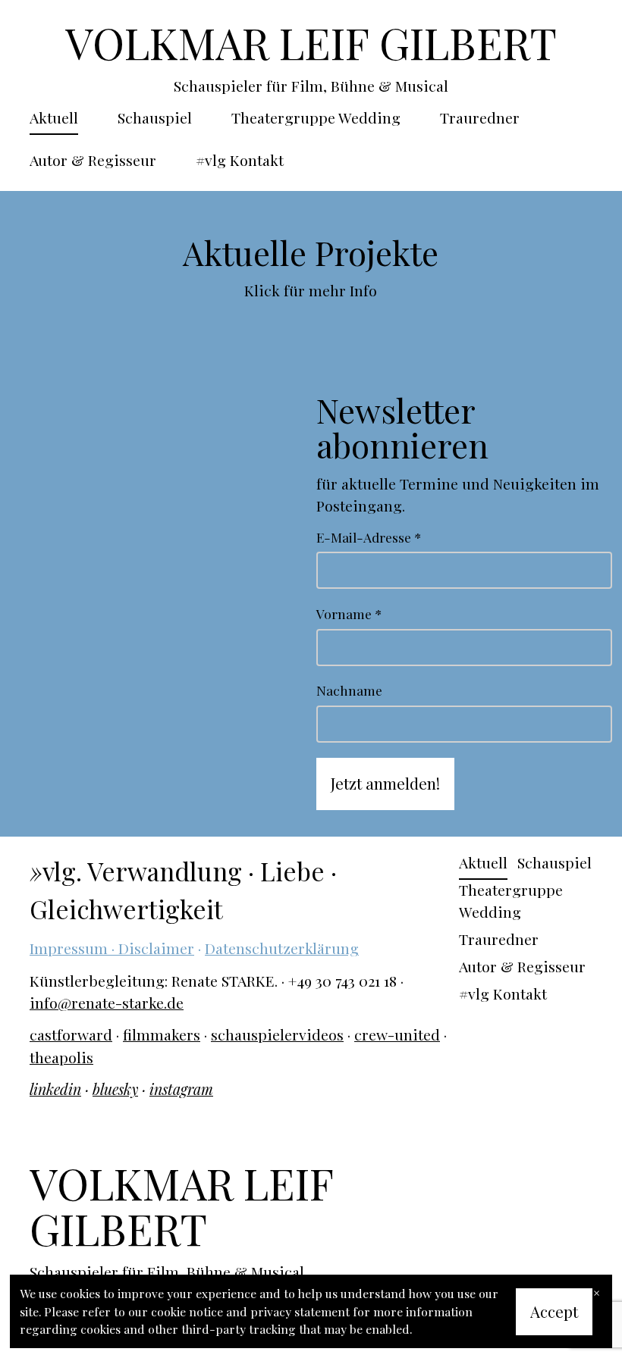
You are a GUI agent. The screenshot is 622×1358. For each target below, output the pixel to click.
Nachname (349, 690)
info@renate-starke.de (107, 1002)
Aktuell (54, 117)
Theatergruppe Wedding (316, 117)
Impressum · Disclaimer (112, 948)
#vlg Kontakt (240, 160)
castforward (71, 1034)
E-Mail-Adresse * (368, 537)
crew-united (397, 1034)
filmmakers (161, 1034)
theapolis (61, 1057)
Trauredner (480, 117)
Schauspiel (155, 117)
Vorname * (349, 613)
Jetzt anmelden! (385, 783)
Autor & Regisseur (93, 160)
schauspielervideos (277, 1034)
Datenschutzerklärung (282, 948)
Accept (554, 1311)
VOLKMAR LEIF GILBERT (311, 41)
